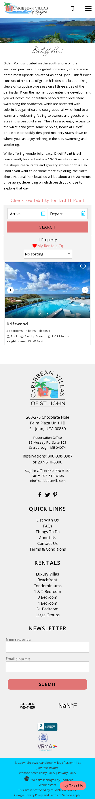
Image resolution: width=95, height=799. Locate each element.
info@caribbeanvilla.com (48, 480)
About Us (47, 537)
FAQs (47, 526)
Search (47, 227)
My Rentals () (50, 245)
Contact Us (47, 543)
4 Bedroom (47, 603)
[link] (47, 303)
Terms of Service (60, 795)
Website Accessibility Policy (37, 773)
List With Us (47, 520)
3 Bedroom (47, 597)
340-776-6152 (59, 470)
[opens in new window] (40, 495)
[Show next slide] (85, 290)
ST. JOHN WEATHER (47, 705)
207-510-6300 (50, 462)
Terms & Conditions (47, 549)
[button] (88, 9)
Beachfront (48, 579)
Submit (47, 684)
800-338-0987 (60, 456)
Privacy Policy (67, 773)
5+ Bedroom (47, 608)
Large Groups (48, 614)
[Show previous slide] (10, 290)
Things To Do (48, 531)
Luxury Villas (47, 574)
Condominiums (48, 585)
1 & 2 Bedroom (47, 591)
